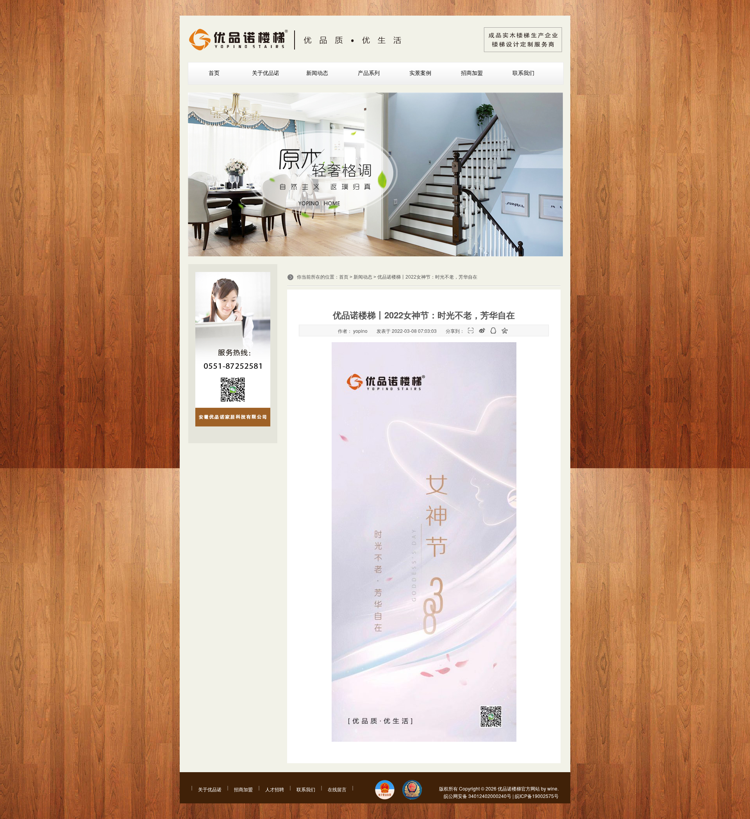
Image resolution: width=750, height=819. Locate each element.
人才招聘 (274, 789)
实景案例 (420, 73)
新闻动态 (317, 73)
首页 (214, 73)
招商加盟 (472, 73)
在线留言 (337, 789)
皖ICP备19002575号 (537, 795)
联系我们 (523, 73)
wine (552, 788)
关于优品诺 (265, 73)
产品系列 (369, 73)
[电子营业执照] (385, 790)
